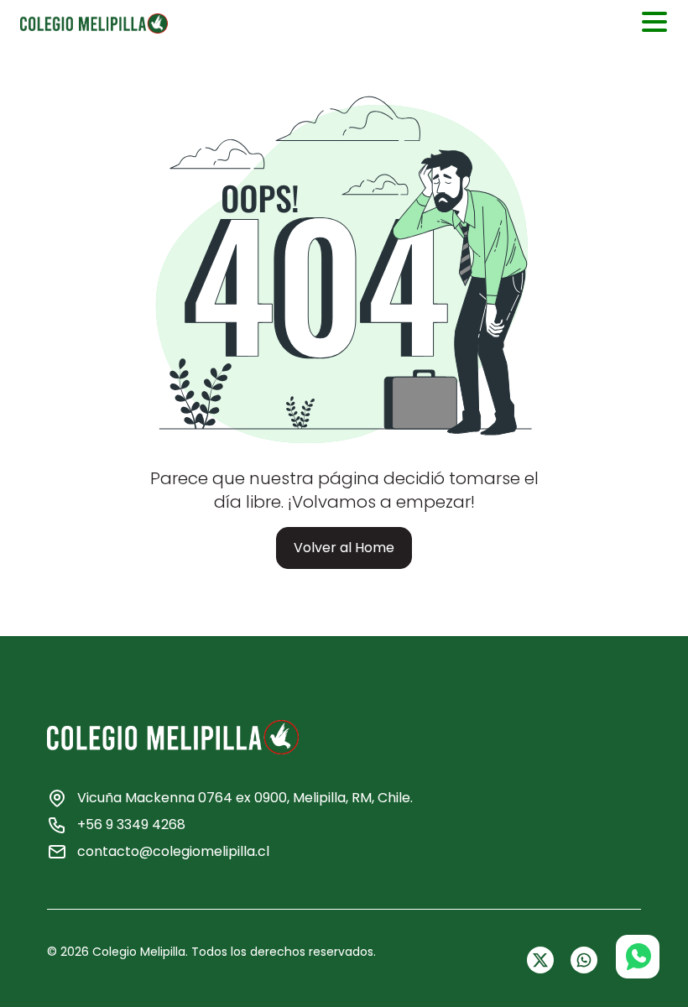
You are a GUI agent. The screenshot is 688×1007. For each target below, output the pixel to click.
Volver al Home (344, 547)
